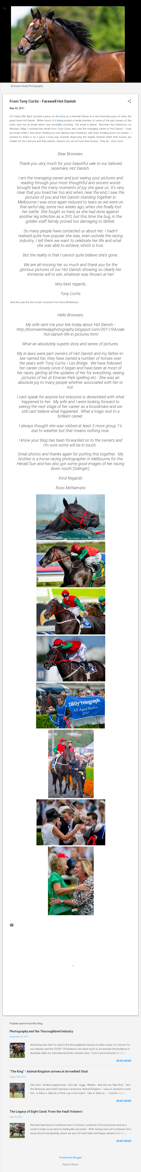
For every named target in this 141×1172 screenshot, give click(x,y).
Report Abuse (70, 1164)
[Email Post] (12, 926)
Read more (123, 1060)
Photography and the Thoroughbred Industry (41, 1031)
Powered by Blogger (70, 1157)
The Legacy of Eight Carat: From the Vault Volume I (46, 1111)
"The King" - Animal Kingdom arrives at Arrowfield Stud (49, 1071)
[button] (129, 101)
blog (62, 116)
